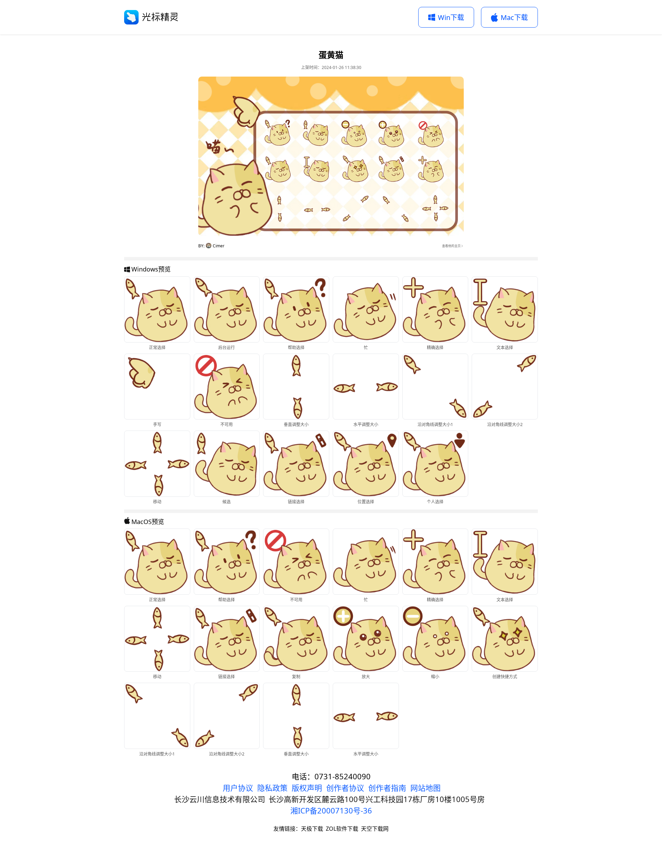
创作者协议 (345, 787)
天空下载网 (375, 829)
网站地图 (425, 787)
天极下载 (312, 829)
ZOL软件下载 (342, 829)
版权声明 (307, 787)
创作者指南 (387, 787)
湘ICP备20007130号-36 (331, 810)
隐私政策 (272, 787)
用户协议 (238, 787)
